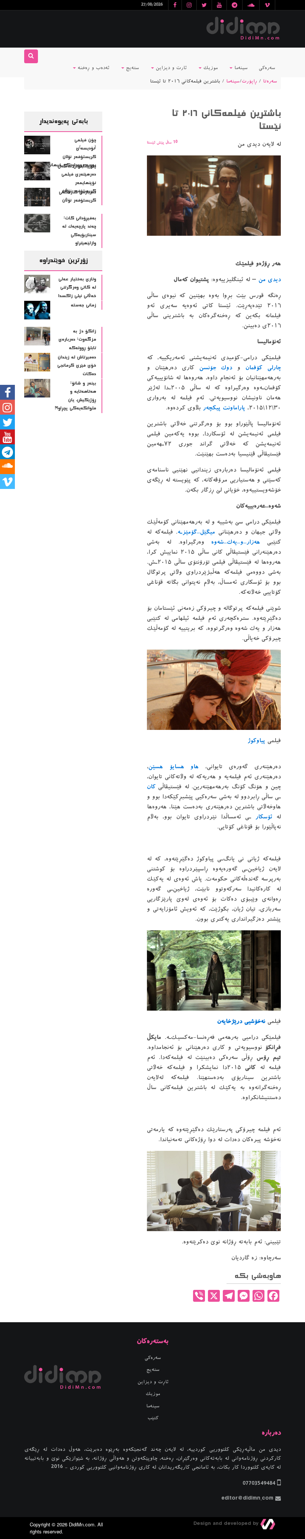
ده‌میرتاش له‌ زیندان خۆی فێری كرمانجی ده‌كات (76, 365)
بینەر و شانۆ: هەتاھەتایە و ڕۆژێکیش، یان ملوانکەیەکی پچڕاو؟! (75, 396)
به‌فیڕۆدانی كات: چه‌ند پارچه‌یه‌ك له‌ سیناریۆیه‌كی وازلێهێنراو (79, 231)
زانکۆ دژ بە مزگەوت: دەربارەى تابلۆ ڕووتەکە (77, 339)
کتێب (153, 1418)
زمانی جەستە (83, 305)
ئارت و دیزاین (170, 68)
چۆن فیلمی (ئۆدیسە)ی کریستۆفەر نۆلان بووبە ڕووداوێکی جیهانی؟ (70, 153)
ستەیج (131, 68)
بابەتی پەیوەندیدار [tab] (63, 121)
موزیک (210, 68)
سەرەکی (267, 68)
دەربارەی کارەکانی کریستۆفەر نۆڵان (77, 196)
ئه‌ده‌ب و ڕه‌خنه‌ (92, 68)
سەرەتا (270, 81)
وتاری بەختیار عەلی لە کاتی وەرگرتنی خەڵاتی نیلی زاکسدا (77, 287)
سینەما (240, 68)
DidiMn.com (81, 1524)
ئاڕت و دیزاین (153, 1382)
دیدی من (270, 279)
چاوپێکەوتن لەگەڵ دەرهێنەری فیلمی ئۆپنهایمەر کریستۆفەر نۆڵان (77, 179)
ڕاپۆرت (249, 81)
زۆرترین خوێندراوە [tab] (63, 260)
